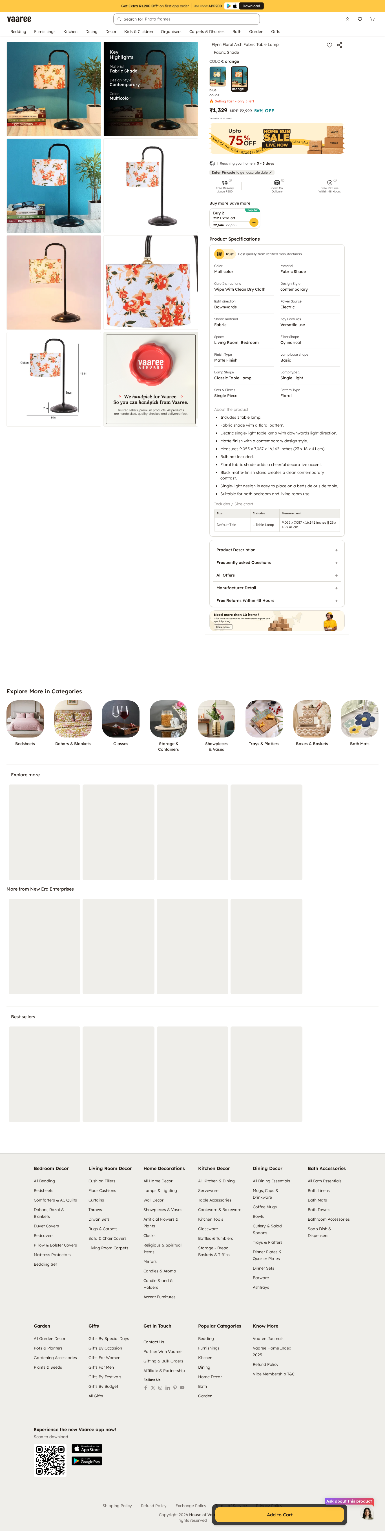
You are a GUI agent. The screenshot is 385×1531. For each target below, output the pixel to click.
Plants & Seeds (48, 1367)
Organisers (171, 31)
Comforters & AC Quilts (55, 1200)
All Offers (225, 575)
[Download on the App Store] (87, 1448)
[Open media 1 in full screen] (54, 89)
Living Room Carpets (108, 1247)
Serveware (208, 1190)
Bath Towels (319, 1209)
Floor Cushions (102, 1190)
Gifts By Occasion (105, 1348)
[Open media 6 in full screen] (151, 282)
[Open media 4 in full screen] (151, 186)
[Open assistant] (367, 1513)
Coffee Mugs (265, 1206)
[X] (153, 1388)
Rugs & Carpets (103, 1228)
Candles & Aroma (159, 1271)
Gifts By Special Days (108, 1338)
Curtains (96, 1200)
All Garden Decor (49, 1338)
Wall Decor (153, 1200)
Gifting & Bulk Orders (163, 1361)
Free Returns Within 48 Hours (245, 600)
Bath (237, 31)
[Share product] (339, 45)
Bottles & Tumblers (215, 1238)
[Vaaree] (19, 19)
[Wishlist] (360, 19)
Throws (95, 1209)
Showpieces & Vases (162, 1209)
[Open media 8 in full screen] (151, 379)
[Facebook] (145, 1388)
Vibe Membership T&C (274, 1374)
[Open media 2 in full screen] (151, 89)
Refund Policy (265, 1364)
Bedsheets (43, 1190)
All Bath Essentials (325, 1180)
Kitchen (70, 31)
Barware (261, 1277)
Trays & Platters (267, 1242)
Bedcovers (44, 1235)
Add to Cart (280, 1514)
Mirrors (150, 1261)
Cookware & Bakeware (219, 1209)
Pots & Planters (48, 1348)
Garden (256, 31)
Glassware (208, 1228)
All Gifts (95, 1395)
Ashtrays (261, 1287)
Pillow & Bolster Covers (55, 1245)
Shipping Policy (117, 1505)
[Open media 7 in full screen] (54, 379)
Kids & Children (138, 31)
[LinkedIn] (167, 1388)
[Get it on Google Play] (87, 1460)
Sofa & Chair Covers (107, 1238)
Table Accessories (214, 1200)
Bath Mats (317, 1200)
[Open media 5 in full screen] (54, 282)
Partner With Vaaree (162, 1351)
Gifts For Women (104, 1357)
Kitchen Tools (210, 1219)
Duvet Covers (46, 1226)
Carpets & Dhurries (207, 31)
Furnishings (45, 31)
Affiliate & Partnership (164, 1370)
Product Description (236, 549)
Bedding (18, 31)
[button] (224, 186)
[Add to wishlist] (329, 45)
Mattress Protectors (52, 1254)
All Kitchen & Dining (216, 1180)
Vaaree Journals (268, 1338)
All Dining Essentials (271, 1180)
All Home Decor (157, 1180)
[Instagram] (160, 1388)
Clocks (149, 1235)
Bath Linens (319, 1190)
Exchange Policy (191, 1505)
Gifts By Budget (103, 1386)
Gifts (275, 31)
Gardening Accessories (55, 1357)
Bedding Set (45, 1264)
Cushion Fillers (101, 1180)
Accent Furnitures (159, 1296)
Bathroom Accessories (329, 1219)
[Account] (347, 19)
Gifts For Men (101, 1367)
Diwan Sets (99, 1219)
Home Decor (210, 1376)
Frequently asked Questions (243, 562)
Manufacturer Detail (236, 587)
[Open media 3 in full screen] (54, 186)
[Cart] (372, 19)
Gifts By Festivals (104, 1376)
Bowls (258, 1216)
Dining (91, 31)
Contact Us (153, 1341)
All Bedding (44, 1180)
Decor (110, 31)
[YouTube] (182, 1388)
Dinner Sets (263, 1268)
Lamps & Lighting (160, 1190)
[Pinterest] (175, 1388)
